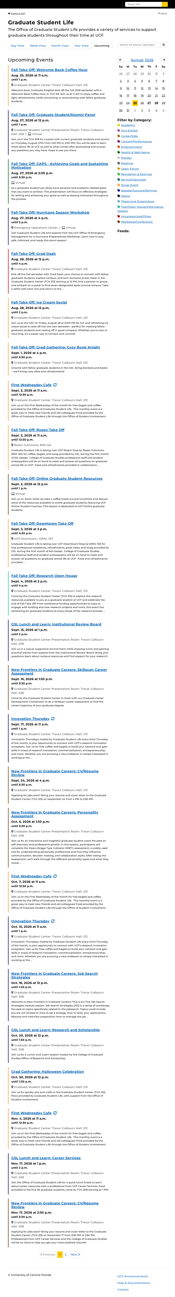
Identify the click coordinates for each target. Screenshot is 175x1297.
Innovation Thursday (30, 719)
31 (156, 73)
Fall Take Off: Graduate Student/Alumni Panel (53, 115)
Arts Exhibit (129, 130)
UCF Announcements (132, 1276)
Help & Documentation (133, 1283)
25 (135, 103)
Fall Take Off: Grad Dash (33, 254)
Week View (38, 45)
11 (135, 88)
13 (149, 88)
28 (135, 73)
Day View (17, 45)
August (137, 60)
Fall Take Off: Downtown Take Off (42, 523)
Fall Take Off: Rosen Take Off (37, 430)
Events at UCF (18, 13)
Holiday (126, 158)
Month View (60, 45)
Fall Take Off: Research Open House (44, 576)
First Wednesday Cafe (31, 385)
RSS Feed (145, 231)
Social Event (129, 185)
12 (142, 88)
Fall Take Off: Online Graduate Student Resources (57, 478)
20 (149, 95)
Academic (128, 125)
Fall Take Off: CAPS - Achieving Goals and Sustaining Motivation (59, 166)
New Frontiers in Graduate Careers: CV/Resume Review (55, 773)
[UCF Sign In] (109, 4)
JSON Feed (157, 231)
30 (149, 73)
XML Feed (151, 231)
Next (74, 1254)
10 (127, 88)
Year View (81, 45)
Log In (164, 13)
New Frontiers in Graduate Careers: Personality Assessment (54, 814)
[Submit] (165, 4)
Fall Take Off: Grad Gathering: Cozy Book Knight (55, 347)
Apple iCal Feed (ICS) (134, 231)
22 (163, 95)
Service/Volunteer (133, 179)
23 (121, 103)
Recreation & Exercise (136, 174)
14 (156, 88)
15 (163, 88)
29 (142, 73)
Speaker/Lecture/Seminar (139, 190)
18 (135, 95)
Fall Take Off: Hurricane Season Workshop (50, 212)
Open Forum (130, 168)
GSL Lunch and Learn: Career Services (46, 1158)
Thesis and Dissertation (137, 201)
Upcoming (102, 45)
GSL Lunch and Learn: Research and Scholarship (55, 1030)
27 (128, 73)
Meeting (127, 163)
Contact (123, 1289)
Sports (125, 196)
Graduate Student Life (41, 22)
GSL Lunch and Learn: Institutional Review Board (56, 624)
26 (121, 73)
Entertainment (131, 147)
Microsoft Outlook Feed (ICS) (139, 231)
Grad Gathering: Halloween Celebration (47, 1072)
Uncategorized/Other (136, 216)
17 (128, 95)
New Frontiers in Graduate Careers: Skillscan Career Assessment (59, 671)
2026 (149, 60)
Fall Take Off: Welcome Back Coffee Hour (49, 70)
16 (120, 95)
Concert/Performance (136, 141)
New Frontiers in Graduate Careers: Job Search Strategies (54, 975)
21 (156, 95)
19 (142, 95)
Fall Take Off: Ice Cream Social (39, 302)
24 (128, 103)
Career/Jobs (129, 136)
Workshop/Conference (137, 222)
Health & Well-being (135, 152)
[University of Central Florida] (32, 4)
